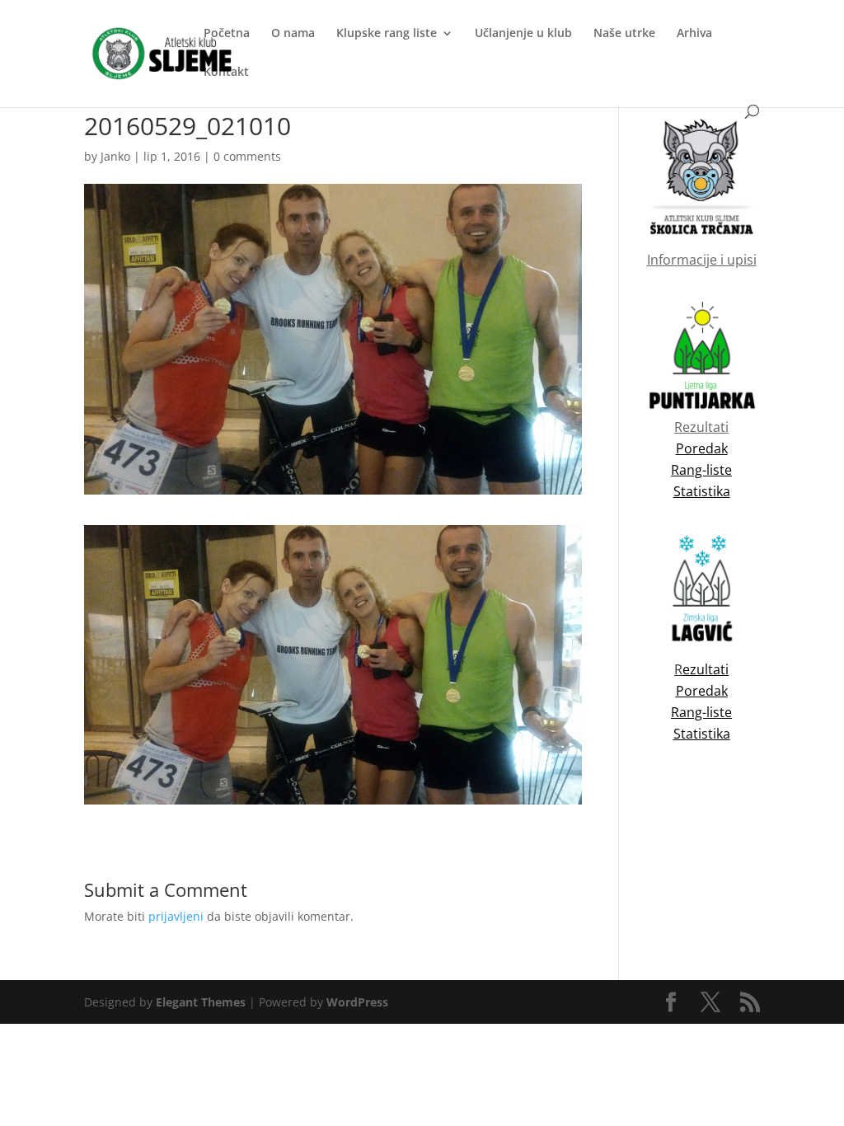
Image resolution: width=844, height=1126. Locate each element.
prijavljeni (176, 916)
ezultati (705, 669)
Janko (115, 156)
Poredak (702, 691)
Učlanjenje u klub (523, 33)
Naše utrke (624, 33)
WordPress (357, 1002)
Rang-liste (701, 712)
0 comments (247, 156)
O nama (293, 33)
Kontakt (226, 72)
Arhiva (694, 33)
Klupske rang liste (386, 33)
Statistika (701, 734)
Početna (227, 33)
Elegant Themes (201, 1002)
